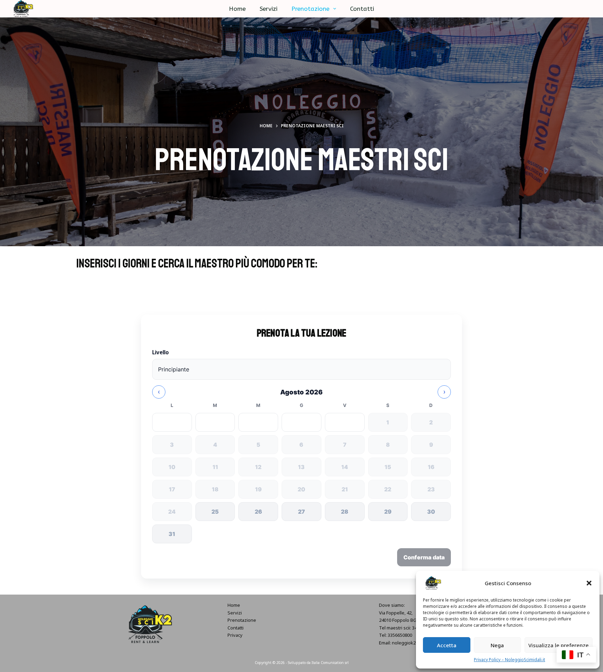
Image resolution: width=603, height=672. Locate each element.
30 (431, 511)
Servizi (268, 8)
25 (215, 511)
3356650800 (400, 635)
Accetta (446, 645)
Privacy (235, 635)
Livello (160, 352)
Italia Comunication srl (330, 662)
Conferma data (424, 557)
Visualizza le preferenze (558, 645)
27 (301, 511)
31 (172, 533)
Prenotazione (310, 8)
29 (388, 511)
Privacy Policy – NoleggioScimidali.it (509, 660)
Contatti (362, 8)
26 (258, 511)
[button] (589, 583)
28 (344, 511)
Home (237, 8)
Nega (497, 645)
